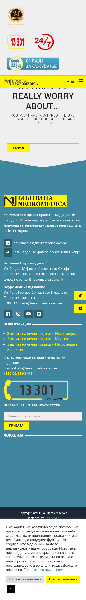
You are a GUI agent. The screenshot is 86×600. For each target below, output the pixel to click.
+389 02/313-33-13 (18, 373)
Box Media (52, 518)
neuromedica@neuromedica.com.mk (41, 243)
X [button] (11, 589)
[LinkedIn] (39, 314)
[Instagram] (18, 314)
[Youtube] (28, 314)
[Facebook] (8, 314)
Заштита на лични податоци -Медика (37, 339)
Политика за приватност (44, 570)
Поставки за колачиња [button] (25, 579)
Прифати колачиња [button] (63, 579)
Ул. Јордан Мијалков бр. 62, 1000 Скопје (47, 252)
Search (18, 148)
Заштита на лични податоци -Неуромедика (42, 334)
